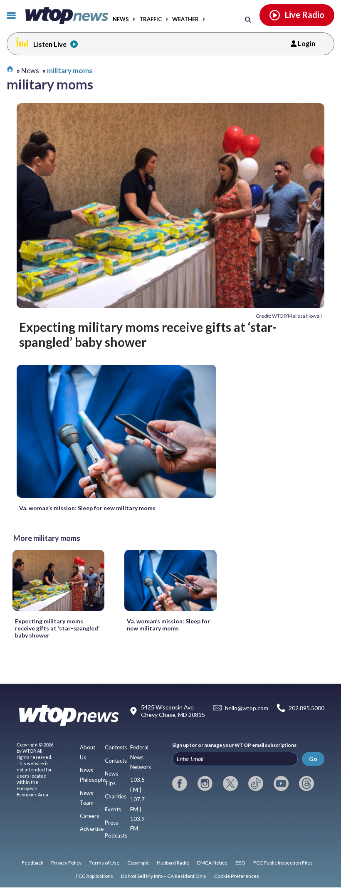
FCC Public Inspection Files (283, 863)
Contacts (116, 760)
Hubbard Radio (173, 863)
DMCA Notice (212, 863)
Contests (116, 747)
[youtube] (281, 783)
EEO (240, 863)
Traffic (150, 19)
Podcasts (116, 835)
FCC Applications (94, 876)
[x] (230, 783)
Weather (185, 19)
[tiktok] (255, 783)
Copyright (138, 863)
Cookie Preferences (236, 876)
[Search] (248, 19)
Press (111, 822)
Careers (89, 816)
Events (113, 809)
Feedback (32, 863)
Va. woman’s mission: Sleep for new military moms (87, 507)
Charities (115, 796)
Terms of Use (104, 863)
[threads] (306, 783)
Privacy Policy (66, 863)
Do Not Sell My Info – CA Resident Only (163, 876)
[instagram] (205, 783)
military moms (69, 70)
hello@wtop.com (246, 708)
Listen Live (50, 44)
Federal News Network (140, 757)
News (121, 19)
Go (313, 758)
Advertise (92, 828)
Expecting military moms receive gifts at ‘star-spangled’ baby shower (148, 334)
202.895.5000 (306, 708)
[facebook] (179, 783)
